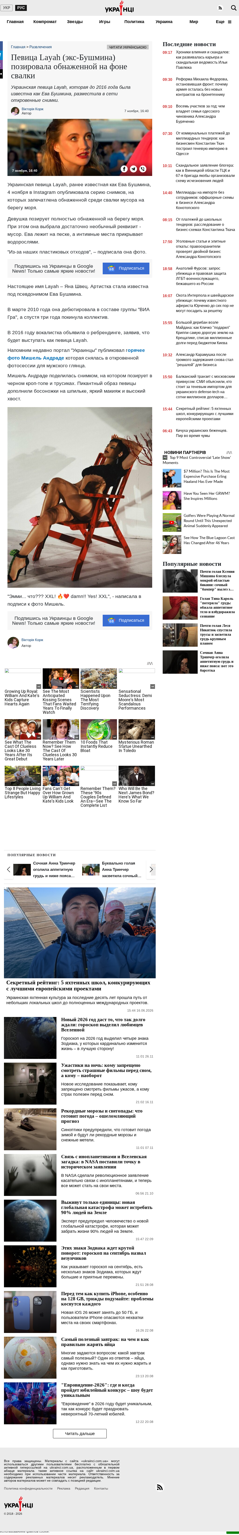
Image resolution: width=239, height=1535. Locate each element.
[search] (234, 8)
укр (6, 8)
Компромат (45, 21)
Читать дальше (80, 1433)
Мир (194, 21)
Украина (164, 21)
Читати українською (127, 47)
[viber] (142, 168)
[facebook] (124, 168)
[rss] (220, 8)
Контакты (101, 1488)
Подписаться (131, 268)
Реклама (63, 1488)
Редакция (82, 1488)
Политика (134, 21)
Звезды (75, 21)
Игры (104, 21)
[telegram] (133, 168)
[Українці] (119, 8)
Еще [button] (221, 21)
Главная (15, 21)
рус (21, 8)
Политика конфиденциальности (28, 1488)
